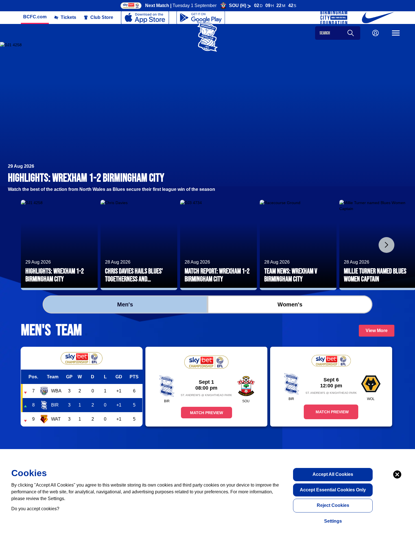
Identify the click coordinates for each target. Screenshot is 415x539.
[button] (35, 17)
